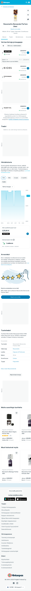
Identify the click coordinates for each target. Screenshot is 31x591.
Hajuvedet (16, 361)
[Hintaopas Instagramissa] (17, 583)
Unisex (15, 358)
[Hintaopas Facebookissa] (14, 583)
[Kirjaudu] (29, 2)
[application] (15, 207)
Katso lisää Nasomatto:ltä (8, 368)
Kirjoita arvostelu (15, 29)
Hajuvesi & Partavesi (8, 6)
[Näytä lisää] (2, 53)
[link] (10, 426)
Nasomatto (16, 349)
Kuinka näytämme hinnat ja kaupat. (19, 119)
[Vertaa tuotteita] (28, 19)
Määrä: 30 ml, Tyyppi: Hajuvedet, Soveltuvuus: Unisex (15, 32)
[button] (28, 10)
